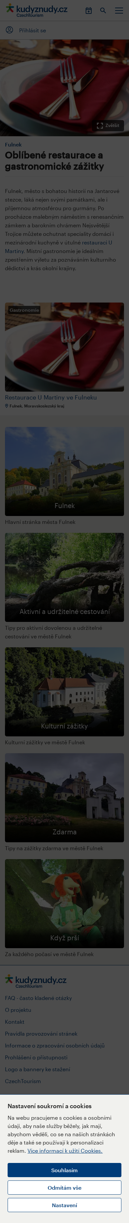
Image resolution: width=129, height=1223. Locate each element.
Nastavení (64, 1205)
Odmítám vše (64, 1187)
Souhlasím (64, 1170)
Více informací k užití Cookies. (65, 1150)
